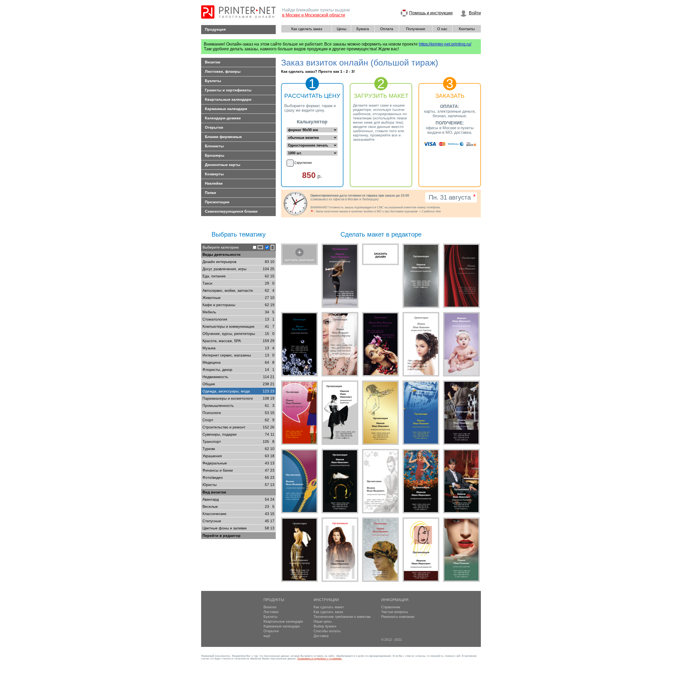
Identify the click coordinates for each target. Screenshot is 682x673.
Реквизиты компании (397, 617)
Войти (475, 13)
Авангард (238, 499)
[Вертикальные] (269, 247)
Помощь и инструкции (431, 13)
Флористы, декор (238, 369)
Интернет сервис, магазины (238, 355)
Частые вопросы (394, 612)
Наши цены (322, 621)
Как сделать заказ (306, 29)
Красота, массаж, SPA (238, 341)
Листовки (270, 612)
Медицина (238, 362)
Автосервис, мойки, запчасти (238, 290)
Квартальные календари (228, 99)
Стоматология (238, 319)
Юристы (238, 485)
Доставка (321, 636)
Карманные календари (226, 109)
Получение (415, 29)
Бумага (362, 29)
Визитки (212, 62)
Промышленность (238, 405)
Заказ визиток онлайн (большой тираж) (359, 62)
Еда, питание (238, 276)
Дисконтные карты (222, 165)
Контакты (467, 29)
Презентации (217, 202)
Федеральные (238, 463)
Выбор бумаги (325, 626)
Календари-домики (223, 118)
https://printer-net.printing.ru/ (445, 44)
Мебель (238, 312)
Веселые (238, 506)
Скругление (303, 163)
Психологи (238, 413)
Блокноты (214, 146)
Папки (210, 192)
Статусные (238, 521)
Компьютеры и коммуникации (238, 326)
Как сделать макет (329, 607)
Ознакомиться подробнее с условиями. (319, 658)
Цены (341, 29)
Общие (238, 384)
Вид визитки (214, 492)
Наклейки (214, 183)
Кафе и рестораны (238, 305)
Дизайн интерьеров (238, 262)
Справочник (390, 607)
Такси (238, 283)
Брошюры (214, 155)
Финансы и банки (238, 470)
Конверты (214, 174)
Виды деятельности (221, 254)
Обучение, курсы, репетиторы (238, 333)
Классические (238, 514)
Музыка (238, 348)
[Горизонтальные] (257, 247)
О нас (442, 29)
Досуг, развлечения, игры (238, 269)
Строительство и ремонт (238, 427)
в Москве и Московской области (313, 15)
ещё (266, 636)
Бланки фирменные (223, 137)
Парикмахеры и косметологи (238, 398)
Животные (238, 297)
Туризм (238, 449)
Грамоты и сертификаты (228, 90)
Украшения (238, 456)
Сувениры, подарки (238, 434)
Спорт (238, 420)
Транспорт (238, 441)
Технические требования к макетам (342, 617)
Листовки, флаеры (223, 71)
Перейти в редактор (221, 535)
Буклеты (213, 81)
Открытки (214, 127)
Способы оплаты (327, 631)
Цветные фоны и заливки (238, 528)
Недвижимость (238, 377)
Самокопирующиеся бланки (231, 211)
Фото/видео (238, 477)
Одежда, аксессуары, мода (238, 391)
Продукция (215, 29)
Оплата (386, 29)
